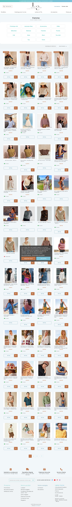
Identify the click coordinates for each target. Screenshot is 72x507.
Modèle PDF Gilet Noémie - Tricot (61, 223)
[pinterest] (57, 480)
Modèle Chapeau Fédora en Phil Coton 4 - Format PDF (10, 378)
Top (29, 39)
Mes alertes (41, 489)
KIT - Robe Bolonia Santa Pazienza (61, 192)
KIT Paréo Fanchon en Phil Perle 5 (43, 316)
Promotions (7, 487)
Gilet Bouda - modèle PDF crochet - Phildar (27, 68)
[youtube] (54, 480)
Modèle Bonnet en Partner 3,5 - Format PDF (44, 378)
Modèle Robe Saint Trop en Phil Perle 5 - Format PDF (61, 99)
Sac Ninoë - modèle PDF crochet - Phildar (10, 68)
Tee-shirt (58, 35)
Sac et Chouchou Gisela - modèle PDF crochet (61, 161)
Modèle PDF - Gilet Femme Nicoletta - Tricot (10, 285)
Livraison (23, 487)
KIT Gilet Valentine (27, 222)
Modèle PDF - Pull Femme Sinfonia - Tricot (61, 254)
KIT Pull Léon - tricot (10, 160)
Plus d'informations (26, 255)
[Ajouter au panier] (16, 77)
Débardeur (14, 30)
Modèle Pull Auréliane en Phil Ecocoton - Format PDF (10, 440)
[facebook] (52, 480)
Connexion (40, 487)
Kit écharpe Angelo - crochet (9, 316)
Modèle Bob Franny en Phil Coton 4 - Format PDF (27, 378)
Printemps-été (14, 26)
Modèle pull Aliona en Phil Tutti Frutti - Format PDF (44, 409)
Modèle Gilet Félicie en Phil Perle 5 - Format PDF (44, 347)
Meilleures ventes (8, 491)
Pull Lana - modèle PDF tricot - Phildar (44, 68)
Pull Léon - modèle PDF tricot (27, 161)
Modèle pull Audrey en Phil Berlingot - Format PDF (60, 378)
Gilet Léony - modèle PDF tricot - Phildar (61, 68)
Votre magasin (24, 494)
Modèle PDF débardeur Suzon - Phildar (27, 192)
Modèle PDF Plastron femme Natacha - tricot (44, 285)
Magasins (23, 500)
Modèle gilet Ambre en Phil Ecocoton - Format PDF (27, 440)
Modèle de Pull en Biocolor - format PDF (60, 439)
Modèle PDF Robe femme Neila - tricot (61, 285)
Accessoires (43, 26)
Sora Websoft (37, 505)
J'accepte (43, 258)
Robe (28, 35)
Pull (14, 35)
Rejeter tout (28, 258)
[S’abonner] (33, 480)
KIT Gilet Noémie (11, 253)
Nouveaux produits (9, 489)
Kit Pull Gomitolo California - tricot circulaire (26, 130)
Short (43, 35)
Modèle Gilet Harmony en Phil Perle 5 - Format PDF (10, 130)
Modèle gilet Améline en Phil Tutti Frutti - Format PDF (61, 409)
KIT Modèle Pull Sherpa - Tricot (44, 130)
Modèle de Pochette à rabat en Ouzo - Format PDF (44, 440)
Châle (58, 26)
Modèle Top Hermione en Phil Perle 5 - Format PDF (10, 99)
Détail (8, 77)
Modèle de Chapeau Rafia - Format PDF (27, 99)
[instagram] (59, 480)
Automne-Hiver (29, 26)
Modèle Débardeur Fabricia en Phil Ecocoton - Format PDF (60, 347)
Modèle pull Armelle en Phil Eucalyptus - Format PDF (27, 409)
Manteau (28, 30)
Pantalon (43, 30)
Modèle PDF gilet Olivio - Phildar (10, 192)
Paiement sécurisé (25, 496)
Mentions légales (25, 489)
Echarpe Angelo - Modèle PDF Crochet (26, 316)
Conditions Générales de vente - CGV (27, 492)
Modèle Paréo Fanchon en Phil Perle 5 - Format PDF (60, 316)
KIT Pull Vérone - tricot (44, 222)
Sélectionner (63, 46)
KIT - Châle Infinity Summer (42, 192)
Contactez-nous (25, 498)
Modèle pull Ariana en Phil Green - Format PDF (10, 408)
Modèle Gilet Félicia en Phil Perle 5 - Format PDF (27, 347)
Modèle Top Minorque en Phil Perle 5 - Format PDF (44, 99)
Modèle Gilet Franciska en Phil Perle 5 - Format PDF (10, 347)
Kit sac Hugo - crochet (44, 160)
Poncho (58, 30)
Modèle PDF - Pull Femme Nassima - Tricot (27, 285)
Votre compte (43, 485)
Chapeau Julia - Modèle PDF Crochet (60, 130)
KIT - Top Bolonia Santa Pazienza (10, 223)
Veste (43, 39)
